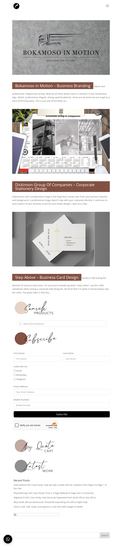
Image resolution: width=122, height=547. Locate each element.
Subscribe (61, 414)
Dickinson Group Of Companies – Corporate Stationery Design (55, 186)
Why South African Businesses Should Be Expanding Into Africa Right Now (50, 502)
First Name (19, 353)
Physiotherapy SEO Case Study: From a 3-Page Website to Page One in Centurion (54, 493)
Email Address (21, 386)
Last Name (68, 353)
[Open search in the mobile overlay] (61, 324)
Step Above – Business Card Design (46, 277)
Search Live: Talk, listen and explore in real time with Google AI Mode (48, 506)
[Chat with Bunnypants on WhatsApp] (8, 539)
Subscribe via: (21, 366)
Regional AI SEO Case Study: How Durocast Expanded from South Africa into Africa (55, 497)
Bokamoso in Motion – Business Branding (52, 85)
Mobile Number (21, 399)
